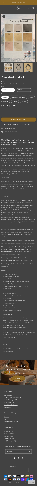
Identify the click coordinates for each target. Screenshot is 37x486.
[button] (4, 8)
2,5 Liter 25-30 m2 (24, 90)
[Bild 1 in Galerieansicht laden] (8, 67)
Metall (14, 105)
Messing (5, 101)
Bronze (15, 101)
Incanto (5, 105)
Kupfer (24, 101)
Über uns (6, 417)
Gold (31, 97)
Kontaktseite (7, 407)
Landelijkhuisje (15, 482)
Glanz (5, 97)
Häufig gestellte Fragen (11, 421)
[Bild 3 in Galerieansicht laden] (28, 67)
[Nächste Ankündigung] (34, 2)
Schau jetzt (18, 378)
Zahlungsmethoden (9, 402)
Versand (9, 83)
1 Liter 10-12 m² (8, 90)
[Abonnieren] (30, 451)
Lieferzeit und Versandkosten (12, 397)
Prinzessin (15, 97)
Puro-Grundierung (14, 234)
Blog (5, 419)
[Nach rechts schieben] (35, 68)
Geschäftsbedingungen (11, 404)
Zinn (23, 97)
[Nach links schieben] (2, 68)
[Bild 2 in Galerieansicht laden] (18, 67)
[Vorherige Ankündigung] (3, 2)
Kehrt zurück (8, 395)
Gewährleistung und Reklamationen (14, 400)
